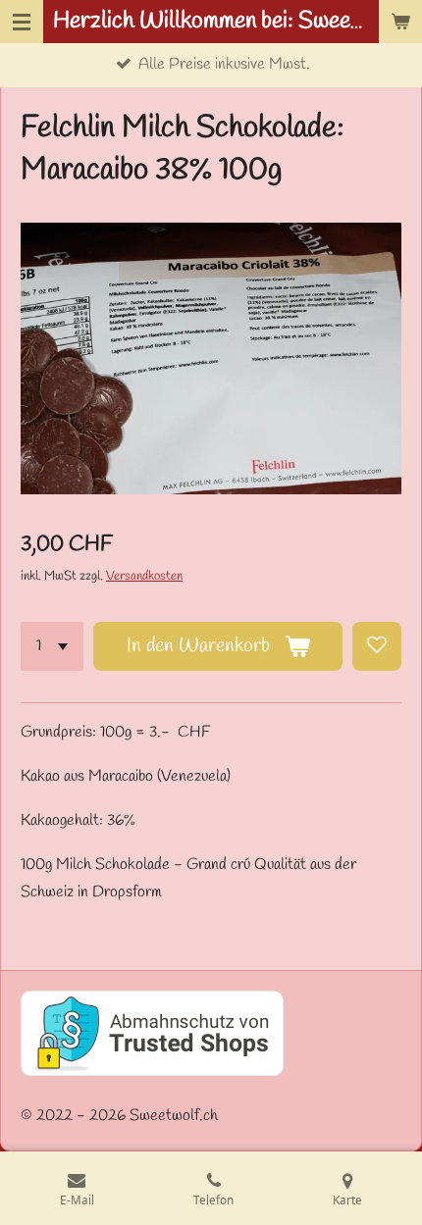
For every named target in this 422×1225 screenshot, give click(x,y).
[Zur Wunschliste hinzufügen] (376, 646)
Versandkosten (144, 576)
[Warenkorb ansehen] (400, 21)
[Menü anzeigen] (21, 21)
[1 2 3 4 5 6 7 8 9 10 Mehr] (52, 646)
